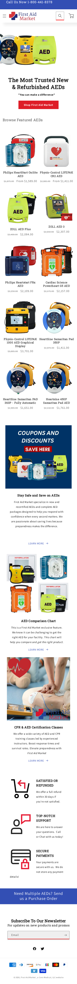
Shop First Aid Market (38, 105)
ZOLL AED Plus (20, 229)
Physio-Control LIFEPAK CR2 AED (56, 174)
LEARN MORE (36, 543)
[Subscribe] (65, 935)
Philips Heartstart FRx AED (20, 284)
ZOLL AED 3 (57, 226)
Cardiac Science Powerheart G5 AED (56, 284)
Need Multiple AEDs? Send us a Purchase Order (38, 896)
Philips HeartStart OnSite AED (20, 174)
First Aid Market (28, 977)
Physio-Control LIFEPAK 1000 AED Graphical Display (20, 342)
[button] (4, 16)
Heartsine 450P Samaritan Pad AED (56, 400)
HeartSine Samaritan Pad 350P (56, 340)
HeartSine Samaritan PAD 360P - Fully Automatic (20, 400)
